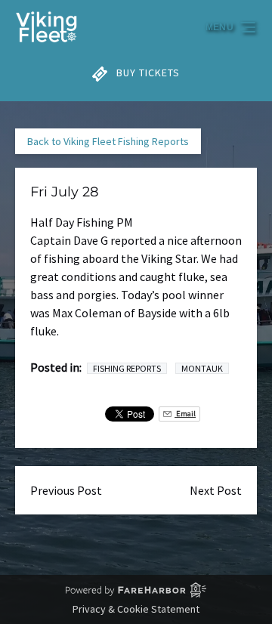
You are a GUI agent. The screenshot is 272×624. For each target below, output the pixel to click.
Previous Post (66, 490)
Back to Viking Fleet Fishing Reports (108, 141)
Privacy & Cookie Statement (136, 609)
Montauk (202, 368)
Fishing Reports (127, 368)
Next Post (216, 490)
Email (185, 414)
